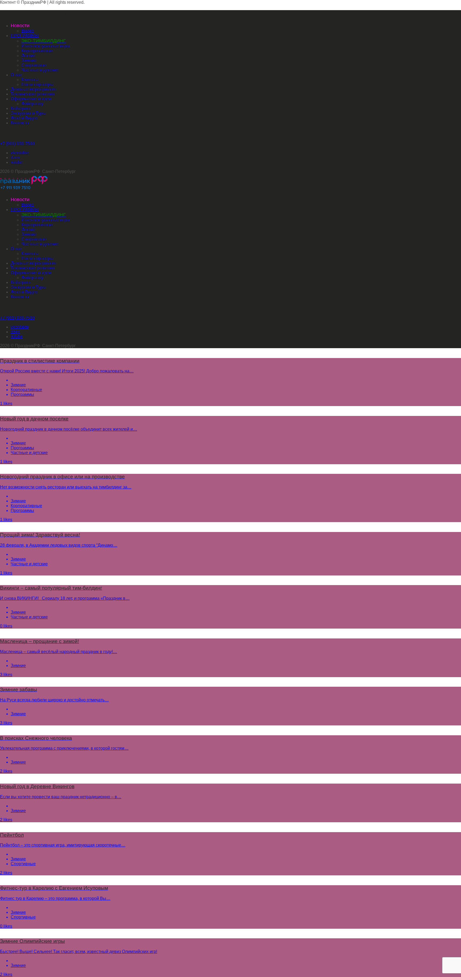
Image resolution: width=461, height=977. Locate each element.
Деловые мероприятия (33, 89)
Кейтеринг (21, 108)
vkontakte (20, 152)
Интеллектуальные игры (45, 46)
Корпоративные (37, 51)
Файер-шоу (32, 103)
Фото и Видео (24, 118)
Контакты (20, 123)
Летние (28, 55)
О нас (16, 75)
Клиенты (29, 79)
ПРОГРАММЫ (25, 35)
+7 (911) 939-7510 (17, 143)
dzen (15, 157)
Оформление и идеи (31, 99)
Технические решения (33, 94)
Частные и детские (39, 70)
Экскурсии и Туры (28, 113)
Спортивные (33, 65)
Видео (27, 31)
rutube (17, 162)
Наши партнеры (37, 84)
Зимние (29, 60)
